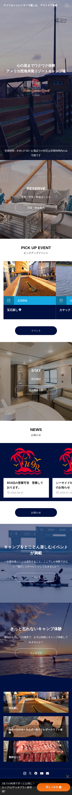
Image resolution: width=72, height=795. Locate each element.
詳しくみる (52, 787)
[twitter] (30, 773)
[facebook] (36, 773)
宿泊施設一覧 (36, 389)
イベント (36, 330)
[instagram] (24, 773)
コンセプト (36, 652)
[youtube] (41, 773)
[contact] (47, 773)
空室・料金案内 (36, 207)
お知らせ (36, 512)
